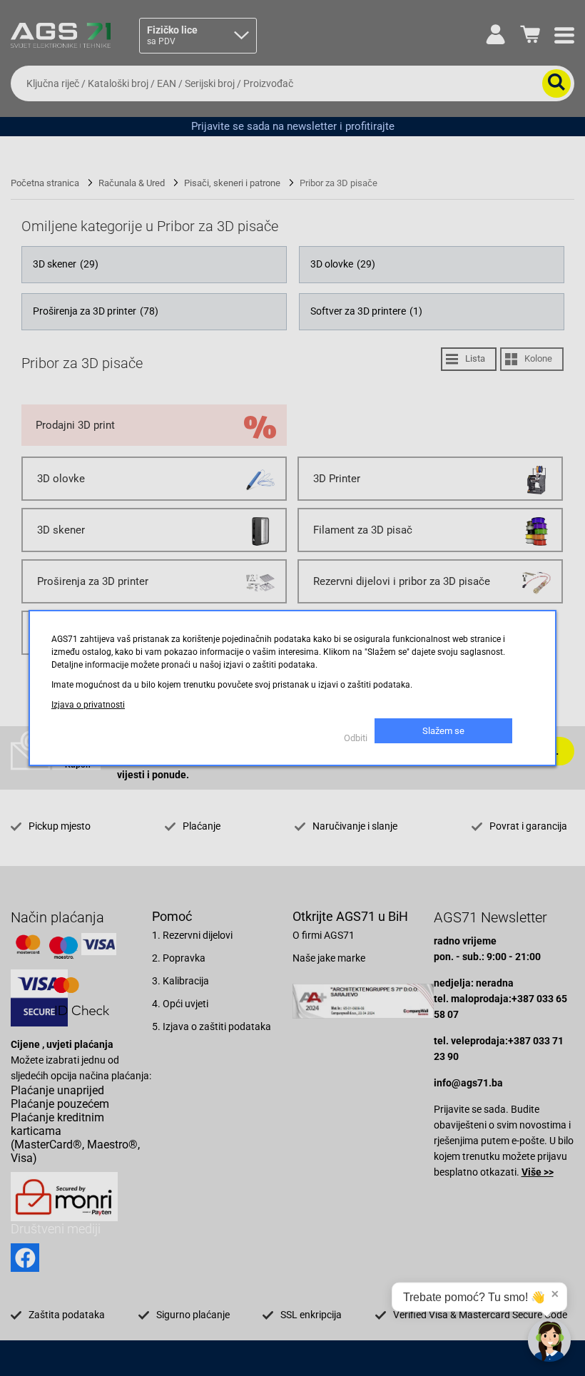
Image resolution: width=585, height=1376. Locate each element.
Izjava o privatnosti (88, 705)
